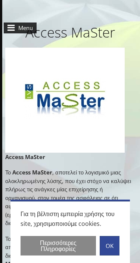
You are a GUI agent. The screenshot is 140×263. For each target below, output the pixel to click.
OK (109, 245)
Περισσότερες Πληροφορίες (58, 246)
